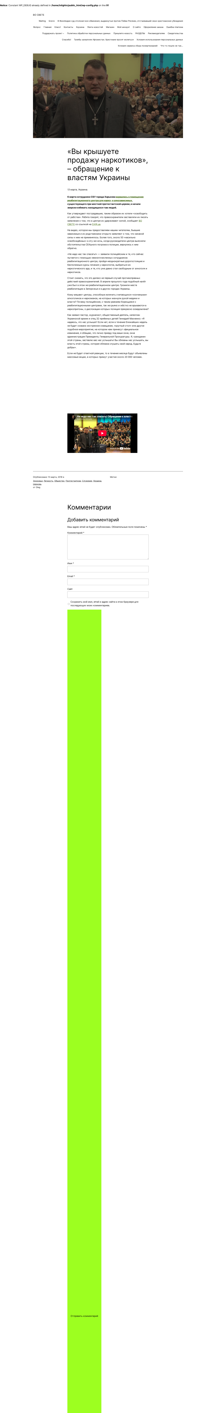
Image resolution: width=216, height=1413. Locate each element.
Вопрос (37, 27)
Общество (59, 481)
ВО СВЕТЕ (38, 15)
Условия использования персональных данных (160, 39)
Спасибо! (66, 39)
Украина (97, 481)
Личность (48, 481)
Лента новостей (95, 27)
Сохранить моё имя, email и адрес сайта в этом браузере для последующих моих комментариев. (104, 603)
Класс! (57, 27)
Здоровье (38, 481)
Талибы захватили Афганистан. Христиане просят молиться (104, 39)
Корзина (80, 27)
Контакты (68, 27)
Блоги (52, 21)
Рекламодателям (156, 33)
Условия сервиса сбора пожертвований (138, 45)
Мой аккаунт (123, 27)
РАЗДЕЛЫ (140, 33)
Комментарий (75, 532)
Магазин (110, 27)
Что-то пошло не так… (171, 45)
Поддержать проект (52, 33)
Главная (48, 27)
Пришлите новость (123, 33)
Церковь (37, 484)
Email (71, 576)
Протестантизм (73, 481)
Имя (70, 563)
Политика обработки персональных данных (88, 33)
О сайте (137, 27)
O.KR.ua (96, 224)
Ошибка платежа (174, 27)
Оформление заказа (153, 27)
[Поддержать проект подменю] (63, 33)
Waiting (42, 21)
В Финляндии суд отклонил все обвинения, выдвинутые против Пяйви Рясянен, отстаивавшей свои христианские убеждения (120, 21)
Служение (87, 481)
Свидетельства (175, 33)
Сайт (70, 589)
